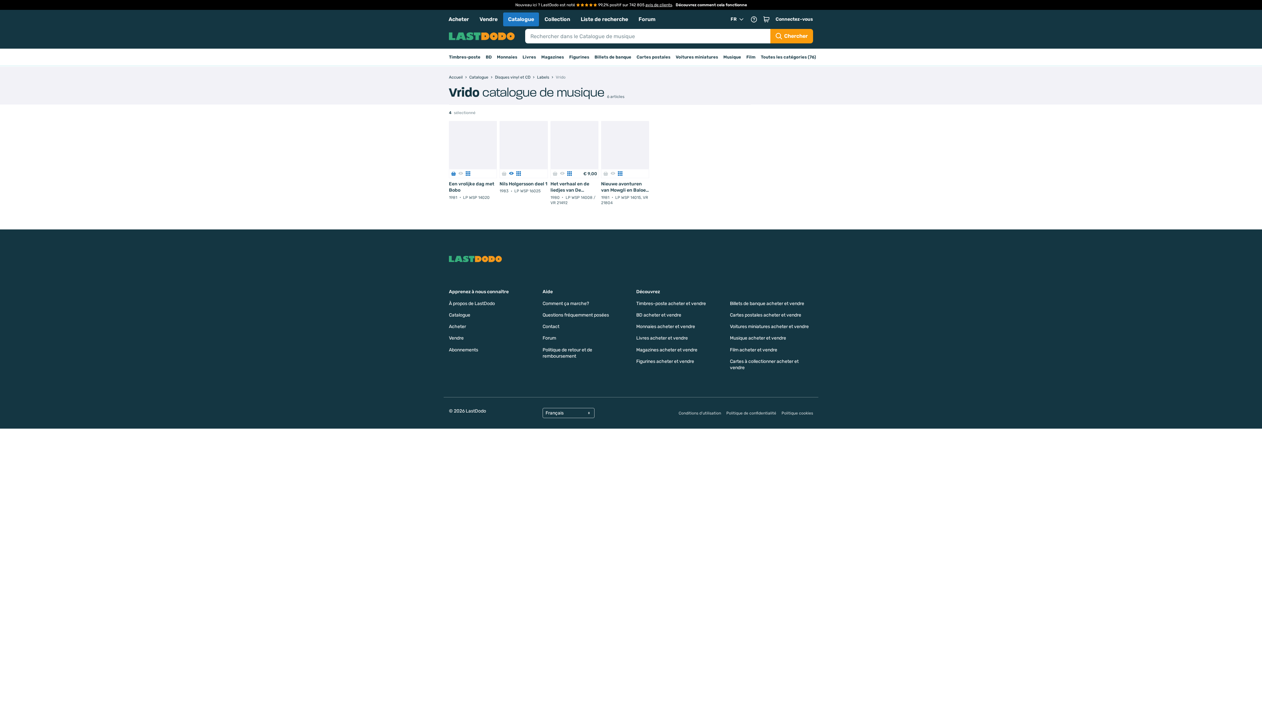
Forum (647, 19)
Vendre (488, 19)
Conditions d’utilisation (700, 413)
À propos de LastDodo (472, 303)
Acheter (459, 19)
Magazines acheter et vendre (666, 350)
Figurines (579, 57)
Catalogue (521, 19)
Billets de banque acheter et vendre (767, 303)
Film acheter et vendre (753, 350)
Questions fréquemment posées (576, 315)
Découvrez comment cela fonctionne (711, 5)
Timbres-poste (464, 57)
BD (489, 57)
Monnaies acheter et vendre (665, 326)
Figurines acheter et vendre (665, 361)
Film (751, 57)
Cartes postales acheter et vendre (765, 315)
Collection (557, 19)
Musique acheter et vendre (758, 338)
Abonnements (463, 350)
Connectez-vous (794, 19)
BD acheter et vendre (658, 315)
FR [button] (734, 19)
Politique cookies (797, 413)
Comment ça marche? (566, 303)
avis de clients (658, 5)
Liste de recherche (604, 19)
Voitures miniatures (697, 57)
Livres (529, 57)
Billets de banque (613, 57)
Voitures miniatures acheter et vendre (769, 326)
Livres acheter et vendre (662, 338)
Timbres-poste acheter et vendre (671, 303)
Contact (551, 326)
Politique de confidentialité (751, 413)
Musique (732, 57)
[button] (766, 19)
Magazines (552, 57)
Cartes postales (653, 57)
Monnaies (507, 57)
